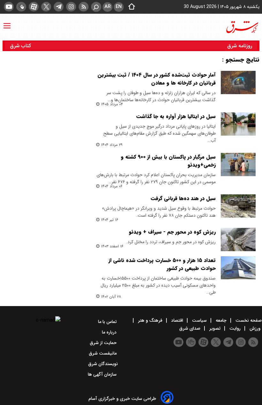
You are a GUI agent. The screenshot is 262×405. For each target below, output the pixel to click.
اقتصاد (177, 320)
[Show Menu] (7, 23)
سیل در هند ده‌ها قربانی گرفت (183, 198)
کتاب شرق (21, 46)
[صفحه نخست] (130, 7)
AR (107, 7)
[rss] (84, 6)
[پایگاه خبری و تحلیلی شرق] (241, 27)
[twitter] (46, 6)
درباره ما (110, 332)
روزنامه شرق (239, 46)
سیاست (199, 320)
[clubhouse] (21, 6)
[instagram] (71, 6)
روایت (235, 328)
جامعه (221, 320)
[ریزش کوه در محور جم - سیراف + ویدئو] (238, 239)
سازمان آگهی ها (103, 374)
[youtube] (9, 6)
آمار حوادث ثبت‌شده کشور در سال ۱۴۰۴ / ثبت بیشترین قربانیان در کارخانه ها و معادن (156, 79)
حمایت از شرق (104, 342)
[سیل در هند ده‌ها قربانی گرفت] (238, 206)
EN (119, 7)
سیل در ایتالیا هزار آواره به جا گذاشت (176, 116)
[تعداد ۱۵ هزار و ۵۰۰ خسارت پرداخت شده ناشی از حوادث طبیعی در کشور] (238, 268)
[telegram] (59, 6)
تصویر (215, 328)
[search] (96, 7)
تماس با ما (108, 321)
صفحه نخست (248, 320)
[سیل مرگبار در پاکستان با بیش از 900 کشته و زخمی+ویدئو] (238, 164)
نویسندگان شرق (103, 363)
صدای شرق (190, 328)
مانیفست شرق (103, 353)
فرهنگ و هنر (150, 320)
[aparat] (34, 6)
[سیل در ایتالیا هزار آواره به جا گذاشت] (238, 124)
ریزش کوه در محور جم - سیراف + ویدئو (172, 232)
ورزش (255, 328)
